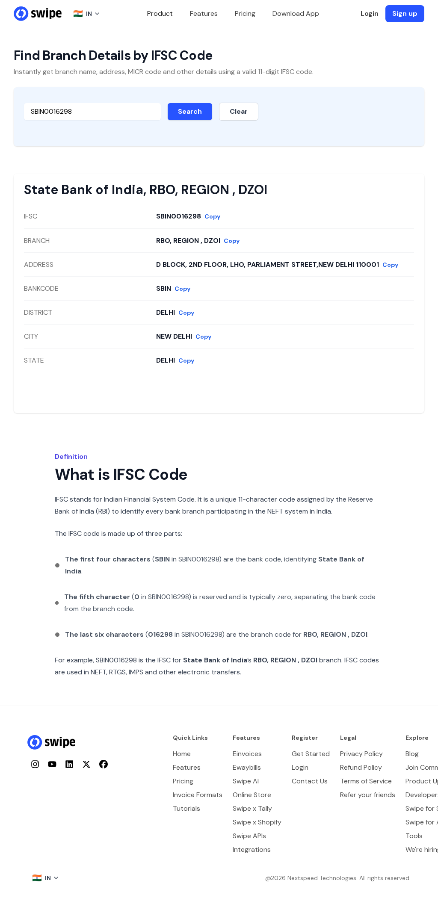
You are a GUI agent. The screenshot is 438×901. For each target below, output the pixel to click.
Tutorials (186, 808)
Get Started (311, 753)
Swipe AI (246, 781)
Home (182, 753)
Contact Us (310, 781)
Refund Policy (361, 767)
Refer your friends (367, 794)
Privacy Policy (361, 753)
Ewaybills (247, 767)
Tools (414, 835)
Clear (239, 111)
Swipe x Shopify (257, 822)
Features (204, 13)
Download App (295, 13)
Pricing (245, 13)
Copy (212, 216)
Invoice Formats (197, 794)
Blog (412, 753)
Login (370, 13)
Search (190, 111)
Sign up (404, 13)
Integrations (252, 849)
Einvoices (247, 753)
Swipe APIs (249, 835)
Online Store (252, 794)
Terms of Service (366, 781)
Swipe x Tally (252, 808)
